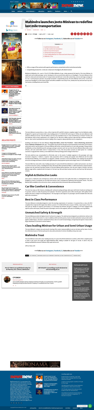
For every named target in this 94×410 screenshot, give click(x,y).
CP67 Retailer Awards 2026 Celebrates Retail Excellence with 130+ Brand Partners (15, 120)
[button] (71, 11)
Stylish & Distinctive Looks (51, 47)
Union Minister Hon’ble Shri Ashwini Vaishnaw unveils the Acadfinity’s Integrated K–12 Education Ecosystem (15, 130)
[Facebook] (71, 1)
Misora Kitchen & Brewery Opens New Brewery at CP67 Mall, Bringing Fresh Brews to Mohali (11, 182)
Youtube (77, 38)
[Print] (87, 34)
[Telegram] (91, 34)
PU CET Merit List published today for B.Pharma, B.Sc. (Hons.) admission (18, 268)
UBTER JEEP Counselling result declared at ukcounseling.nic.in (52, 268)
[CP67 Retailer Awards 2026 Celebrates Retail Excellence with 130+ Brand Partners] (5, 120)
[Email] (84, 34)
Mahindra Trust (48, 56)
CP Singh (35, 34)
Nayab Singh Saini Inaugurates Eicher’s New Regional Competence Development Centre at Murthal (11, 189)
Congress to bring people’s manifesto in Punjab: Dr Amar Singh (15, 102)
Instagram (49, 38)
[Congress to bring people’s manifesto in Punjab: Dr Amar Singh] (5, 103)
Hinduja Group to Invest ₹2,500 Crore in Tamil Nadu (10, 195)
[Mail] (77, 1)
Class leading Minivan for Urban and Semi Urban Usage (58, 54)
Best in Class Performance (51, 51)
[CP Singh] (26, 34)
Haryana (4, 192)
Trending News (76, 255)
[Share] (79, 1)
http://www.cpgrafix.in (18, 279)
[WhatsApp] (83, 1)
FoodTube (4, 185)
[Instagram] (73, 1)
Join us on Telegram (60, 63)
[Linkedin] (75, 1)
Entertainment (13, 115)
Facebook (57, 38)
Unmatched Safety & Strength (52, 52)
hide (61, 44)
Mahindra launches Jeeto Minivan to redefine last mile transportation (55, 255)
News (10, 97)
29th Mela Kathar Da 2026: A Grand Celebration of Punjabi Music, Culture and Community (15, 111)
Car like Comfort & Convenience (52, 49)
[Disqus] (35, 308)
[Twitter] (81, 1)
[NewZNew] (72, 6)
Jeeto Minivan (33, 255)
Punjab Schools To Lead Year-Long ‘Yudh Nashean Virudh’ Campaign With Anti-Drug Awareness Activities (15, 93)
